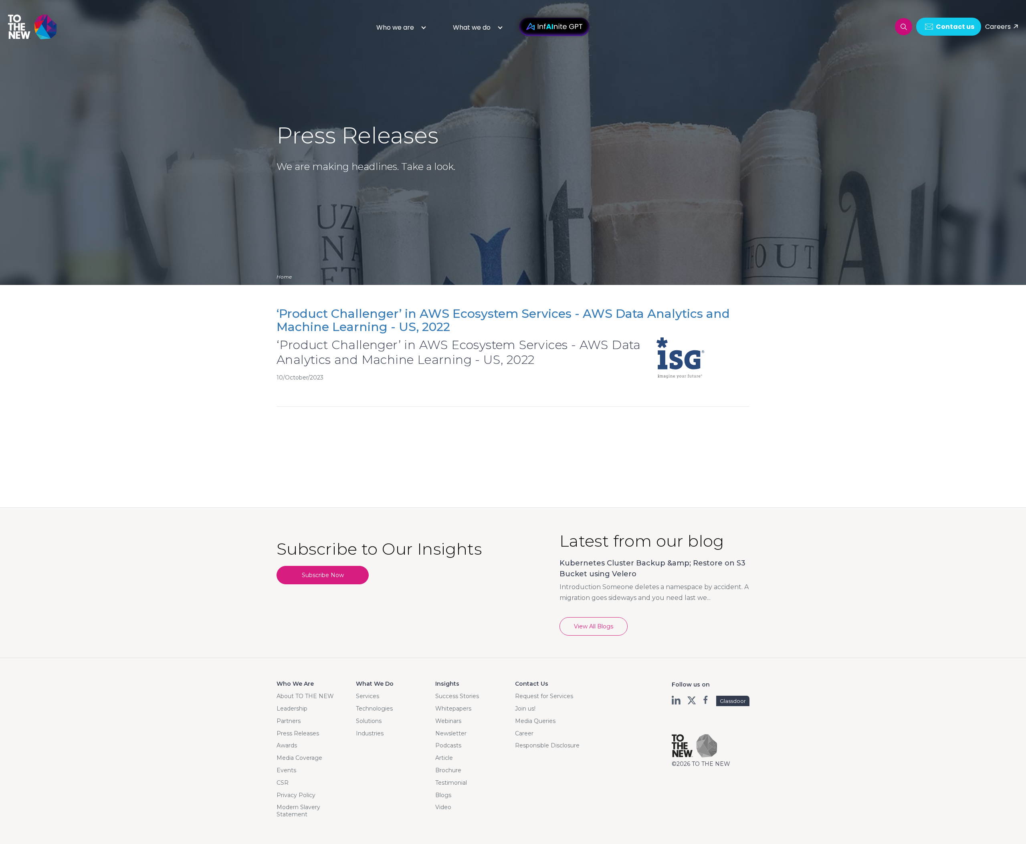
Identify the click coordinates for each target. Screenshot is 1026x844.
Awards (287, 745)
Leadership (292, 708)
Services (367, 696)
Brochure (448, 770)
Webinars (448, 721)
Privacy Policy (296, 795)
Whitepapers (453, 708)
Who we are (395, 27)
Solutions (369, 721)
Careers (998, 26)
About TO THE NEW (305, 696)
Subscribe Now (323, 575)
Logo (33, 26)
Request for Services (544, 696)
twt (692, 700)
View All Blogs (593, 626)
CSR (283, 782)
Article (444, 757)
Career (524, 733)
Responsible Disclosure (547, 745)
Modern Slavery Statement (298, 811)
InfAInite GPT (554, 27)
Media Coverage (299, 757)
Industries (370, 733)
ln (677, 700)
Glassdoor (733, 701)
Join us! (525, 708)
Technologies (374, 708)
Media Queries (535, 721)
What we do (472, 27)
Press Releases (298, 733)
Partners (289, 721)
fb (706, 700)
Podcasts (448, 745)
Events (286, 770)
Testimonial (451, 782)
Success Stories (457, 696)
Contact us (955, 26)
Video (443, 807)
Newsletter (451, 733)
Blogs (443, 795)
